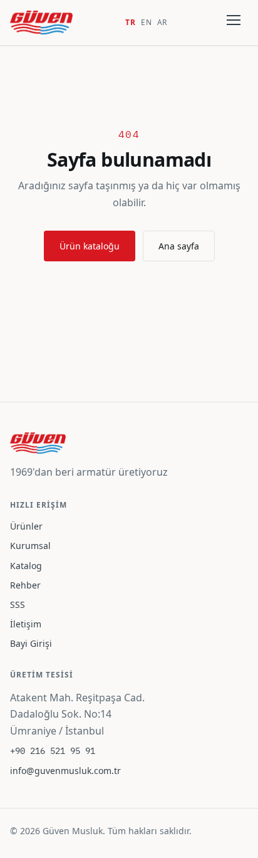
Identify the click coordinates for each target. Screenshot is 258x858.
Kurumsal (30, 546)
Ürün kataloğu (89, 246)
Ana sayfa (178, 246)
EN (146, 22)
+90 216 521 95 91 (52, 750)
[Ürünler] (234, 22)
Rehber (25, 585)
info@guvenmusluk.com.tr (65, 771)
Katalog (26, 566)
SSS (17, 604)
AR (162, 22)
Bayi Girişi (31, 643)
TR (130, 22)
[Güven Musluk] (41, 22)
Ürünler (26, 526)
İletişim (25, 624)
